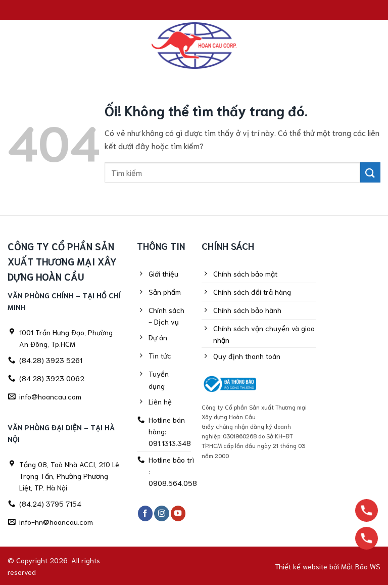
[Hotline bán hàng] (366, 510)
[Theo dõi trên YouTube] (178, 513)
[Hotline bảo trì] (366, 538)
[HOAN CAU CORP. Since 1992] (194, 45)
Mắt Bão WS (360, 566)
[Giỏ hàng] (372, 45)
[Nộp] (370, 172)
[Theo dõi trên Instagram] (161, 513)
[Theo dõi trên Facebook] (145, 513)
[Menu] (14, 45)
